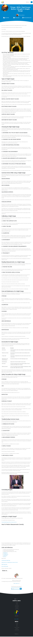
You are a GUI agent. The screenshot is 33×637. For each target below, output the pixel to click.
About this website (17, 627)
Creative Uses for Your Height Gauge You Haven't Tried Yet (10, 562)
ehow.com (4, 556)
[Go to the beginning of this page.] (16, 591)
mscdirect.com (5, 555)
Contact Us (16, 628)
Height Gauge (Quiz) (4, 564)
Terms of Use (17, 605)
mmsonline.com (5, 553)
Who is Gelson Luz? (16, 583)
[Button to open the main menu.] (31, 2)
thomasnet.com (5, 552)
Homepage (17, 623)
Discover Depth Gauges (5, 566)
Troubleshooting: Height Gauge (6, 560)
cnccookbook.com (5, 554)
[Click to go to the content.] (16, 23)
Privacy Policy (17, 606)
